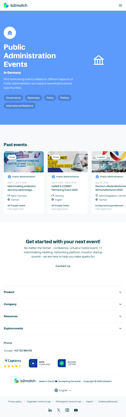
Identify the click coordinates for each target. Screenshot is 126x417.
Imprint (89, 401)
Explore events (13, 328)
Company (10, 304)
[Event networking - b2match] (15, 5)
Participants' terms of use (68, 401)
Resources (11, 316)
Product (9, 292)
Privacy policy (15, 401)
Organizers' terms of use (39, 401)
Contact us (63, 266)
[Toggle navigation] (120, 5)
